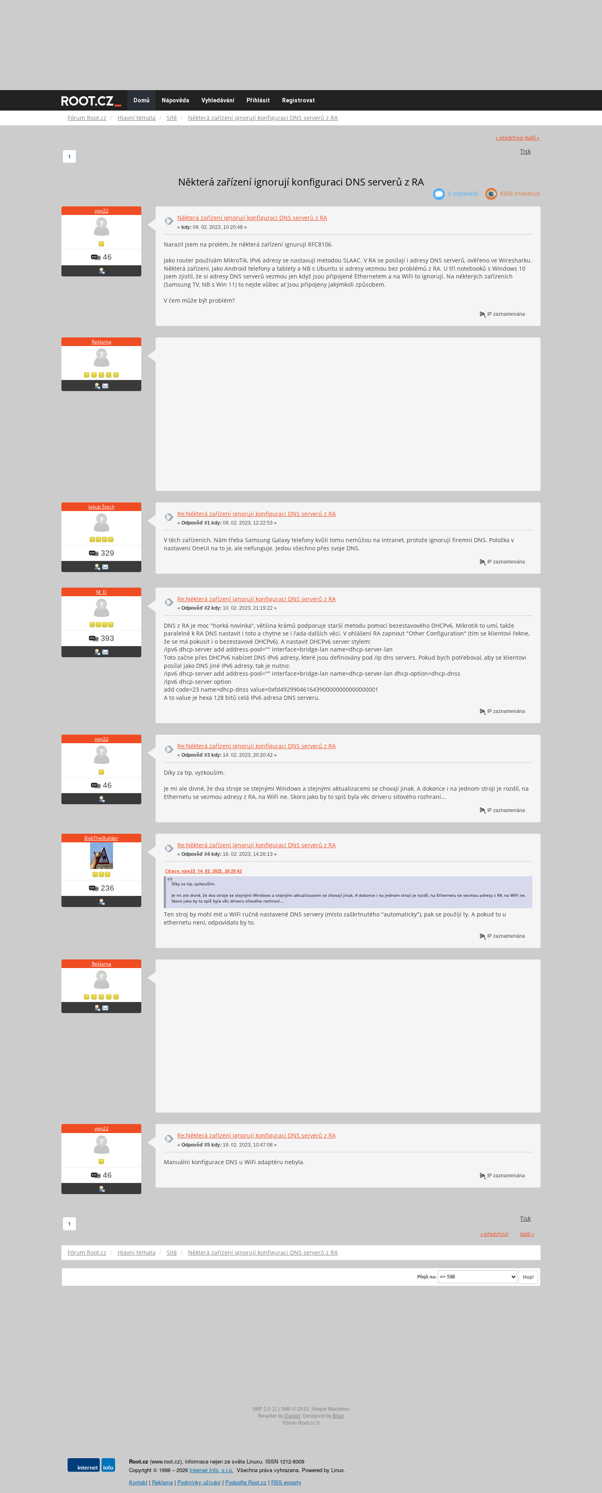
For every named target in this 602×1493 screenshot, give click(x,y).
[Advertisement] (301, 41)
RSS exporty (286, 1482)
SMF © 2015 (295, 1409)
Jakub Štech (101, 506)
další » (532, 137)
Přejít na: (427, 1276)
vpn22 (102, 210)
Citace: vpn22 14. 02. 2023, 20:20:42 (203, 871)
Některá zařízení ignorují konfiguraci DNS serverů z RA (252, 218)
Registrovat (298, 100)
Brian (338, 1416)
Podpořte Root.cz (246, 1482)
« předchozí (509, 137)
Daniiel (293, 1416)
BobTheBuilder (101, 838)
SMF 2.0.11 (264, 1409)
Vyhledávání (217, 100)
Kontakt (138, 1482)
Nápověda (175, 100)
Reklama (101, 341)
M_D (101, 591)
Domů (141, 100)
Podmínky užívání (199, 1482)
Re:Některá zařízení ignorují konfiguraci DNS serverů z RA (256, 514)
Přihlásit (258, 100)
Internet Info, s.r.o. (211, 1470)
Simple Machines (330, 1409)
